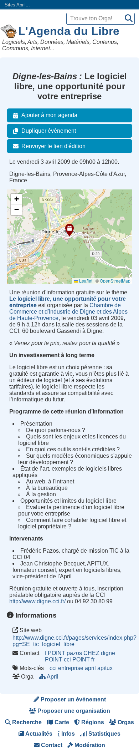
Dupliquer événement (48, 131)
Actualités (38, 734)
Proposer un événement (72, 699)
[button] (69, 230)
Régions (92, 722)
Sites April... (17, 4)
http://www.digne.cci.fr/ (37, 601)
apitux (105, 668)
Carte (61, 722)
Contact (51, 745)
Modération (89, 745)
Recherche (26, 722)
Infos (67, 734)
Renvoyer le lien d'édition (53, 146)
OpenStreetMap (115, 281)
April (53, 677)
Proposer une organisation (73, 711)
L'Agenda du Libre (68, 31)
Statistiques (103, 734)
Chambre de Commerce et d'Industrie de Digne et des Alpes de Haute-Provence (68, 311)
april (90, 668)
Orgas (125, 722)
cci (53, 668)
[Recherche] (129, 19)
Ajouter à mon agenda (49, 115)
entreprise (70, 668)
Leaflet (85, 281)
